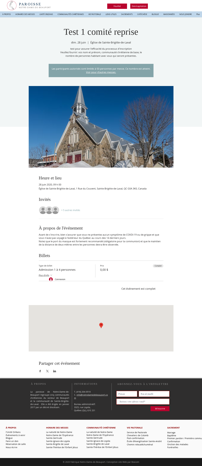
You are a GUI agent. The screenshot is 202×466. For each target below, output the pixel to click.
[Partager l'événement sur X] (47, 371)
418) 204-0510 (84, 391)
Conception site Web (116, 462)
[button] (117, 6)
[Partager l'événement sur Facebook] (40, 371)
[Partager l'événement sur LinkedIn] (54, 371)
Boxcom (135, 462)
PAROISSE (30, 4)
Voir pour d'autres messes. (101, 72)
